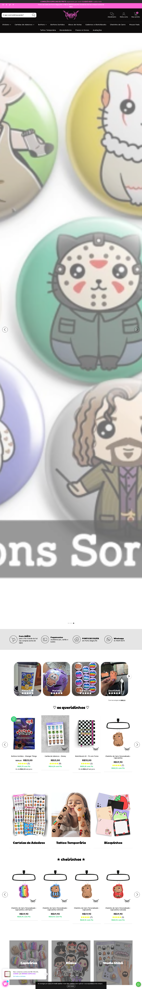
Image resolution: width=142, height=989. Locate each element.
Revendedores (66, 30)
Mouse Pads (134, 25)
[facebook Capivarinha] (6, 5)
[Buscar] (33, 15)
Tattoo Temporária (48, 30)
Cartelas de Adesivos (24, 25)
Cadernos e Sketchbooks (95, 25)
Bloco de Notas (75, 25)
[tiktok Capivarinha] (10, 5)
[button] (27, 679)
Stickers (6, 25)
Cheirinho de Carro (118, 25)
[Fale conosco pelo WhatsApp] (138, 984)
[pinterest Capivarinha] (13, 5)
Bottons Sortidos (57, 25)
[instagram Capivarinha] (3, 5)
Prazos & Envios (82, 30)
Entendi (71, 986)
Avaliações (97, 30)
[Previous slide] (13, 676)
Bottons (41, 25)
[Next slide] (129, 676)
